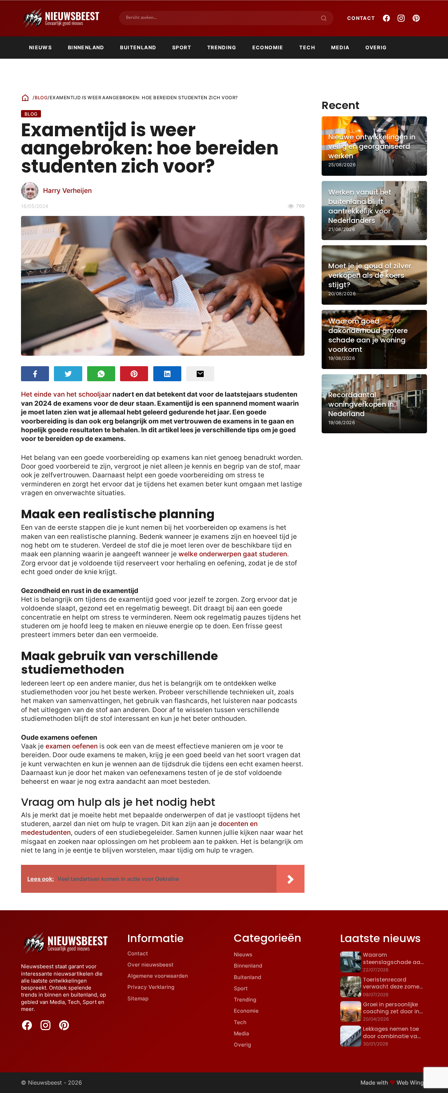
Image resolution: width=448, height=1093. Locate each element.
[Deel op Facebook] (35, 373)
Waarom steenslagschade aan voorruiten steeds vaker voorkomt (393, 965)
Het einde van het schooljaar (66, 394)
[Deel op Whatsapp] (101, 373)
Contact (361, 18)
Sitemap (137, 998)
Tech (307, 47)
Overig (376, 47)
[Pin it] (134, 373)
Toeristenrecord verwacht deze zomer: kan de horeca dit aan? (393, 990)
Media (340, 47)
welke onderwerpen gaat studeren (232, 554)
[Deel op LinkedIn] (167, 373)
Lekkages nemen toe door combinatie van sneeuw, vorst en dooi (392, 1036)
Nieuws (40, 47)
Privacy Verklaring (150, 987)
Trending (221, 47)
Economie (268, 47)
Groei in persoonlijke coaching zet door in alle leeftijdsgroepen (391, 1011)
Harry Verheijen (67, 191)
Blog (41, 97)
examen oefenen (72, 746)
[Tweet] (68, 373)
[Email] (200, 373)
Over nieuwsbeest (150, 964)
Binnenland (86, 47)
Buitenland (138, 47)
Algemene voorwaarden (157, 975)
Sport (181, 47)
